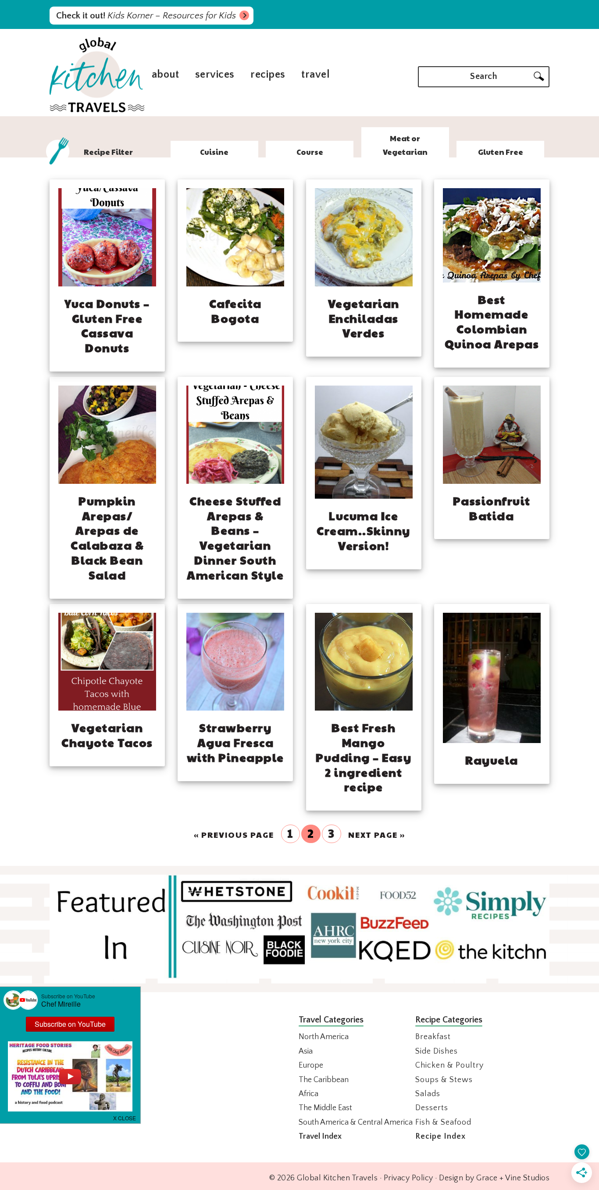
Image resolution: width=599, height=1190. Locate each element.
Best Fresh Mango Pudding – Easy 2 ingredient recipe (363, 756)
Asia (306, 1051)
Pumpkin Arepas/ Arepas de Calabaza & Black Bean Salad (107, 537)
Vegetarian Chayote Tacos (107, 734)
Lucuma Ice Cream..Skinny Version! (363, 530)
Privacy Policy (408, 1178)
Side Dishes (436, 1051)
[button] (125, 1117)
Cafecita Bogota (235, 310)
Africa (308, 1094)
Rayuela (491, 760)
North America (324, 1037)
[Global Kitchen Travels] (97, 111)
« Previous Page (234, 835)
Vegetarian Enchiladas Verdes (363, 318)
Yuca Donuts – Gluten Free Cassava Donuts (107, 325)
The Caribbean (324, 1080)
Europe (311, 1065)
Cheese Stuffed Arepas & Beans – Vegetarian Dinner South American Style (235, 537)
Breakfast (433, 1037)
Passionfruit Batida (492, 508)
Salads (427, 1094)
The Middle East (325, 1108)
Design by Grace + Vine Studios (494, 1178)
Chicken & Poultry (449, 1065)
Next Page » (376, 835)
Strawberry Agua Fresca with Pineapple (235, 742)
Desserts (431, 1108)
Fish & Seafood (443, 1122)
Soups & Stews (444, 1080)
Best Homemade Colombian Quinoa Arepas (492, 321)
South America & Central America (356, 1122)
